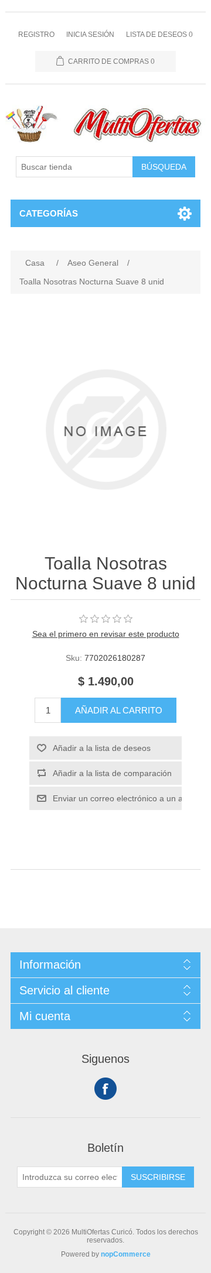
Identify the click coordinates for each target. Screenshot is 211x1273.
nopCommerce (126, 1254)
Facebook (105, 1089)
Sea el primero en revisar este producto (105, 634)
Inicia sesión (90, 34)
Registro (36, 34)
